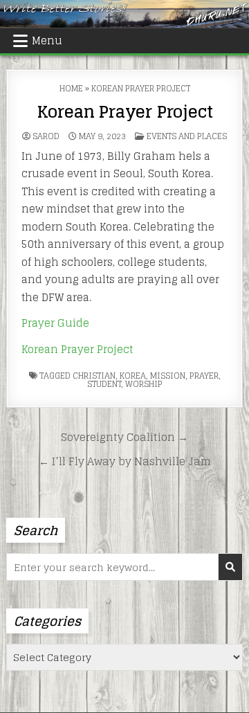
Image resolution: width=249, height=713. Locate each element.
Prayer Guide (55, 323)
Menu (47, 40)
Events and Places (187, 136)
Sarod (46, 136)
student (104, 384)
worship (144, 384)
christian (94, 375)
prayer (204, 375)
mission (167, 375)
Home (71, 88)
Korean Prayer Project (125, 112)
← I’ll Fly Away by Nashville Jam (125, 461)
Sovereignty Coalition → (124, 436)
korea (133, 375)
